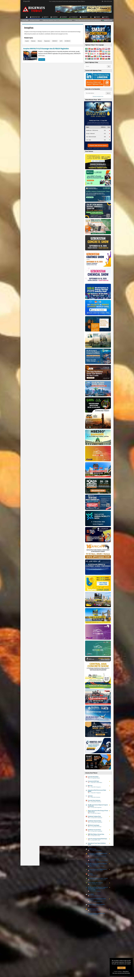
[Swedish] (92, 58)
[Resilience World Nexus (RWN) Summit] (98, 372)
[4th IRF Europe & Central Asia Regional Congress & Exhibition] (98, 356)
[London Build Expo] (98, 616)
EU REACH (67, 41)
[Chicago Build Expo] (98, 470)
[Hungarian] (109, 51)
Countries (55, 17)
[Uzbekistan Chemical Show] (98, 275)
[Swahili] (89, 58)
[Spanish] (86, 58)
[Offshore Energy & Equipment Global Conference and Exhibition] (98, 567)
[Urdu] (100, 58)
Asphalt (27, 41)
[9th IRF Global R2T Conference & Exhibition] (98, 502)
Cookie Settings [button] (118, 971)
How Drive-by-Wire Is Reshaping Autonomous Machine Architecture (55, 20)
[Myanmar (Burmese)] (109, 53)
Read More (126, 971)
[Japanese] (95, 53)
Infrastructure (35, 17)
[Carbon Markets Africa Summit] (98, 405)
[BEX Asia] (98, 178)
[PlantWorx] (98, 762)
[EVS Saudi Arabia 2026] (98, 648)
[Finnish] (92, 51)
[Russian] (103, 56)
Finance (98, 17)
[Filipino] (89, 51)
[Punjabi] (97, 56)
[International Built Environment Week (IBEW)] (98, 194)
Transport (85, 17)
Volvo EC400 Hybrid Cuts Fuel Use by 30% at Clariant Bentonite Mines (87, 20)
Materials (33, 41)
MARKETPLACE (108, 20)
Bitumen (106, 17)
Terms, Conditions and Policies (69, 974)
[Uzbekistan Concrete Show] (98, 243)
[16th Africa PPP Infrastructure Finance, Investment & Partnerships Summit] (98, 551)
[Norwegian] (86, 56)
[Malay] (106, 53)
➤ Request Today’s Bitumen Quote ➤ (98, 145)
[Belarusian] (89, 48)
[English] (109, 48)
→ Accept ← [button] (121, 967)
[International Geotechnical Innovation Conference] (98, 421)
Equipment (64, 17)
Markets (46, 17)
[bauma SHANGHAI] (98, 583)
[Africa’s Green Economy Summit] (98, 681)
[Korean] (97, 53)
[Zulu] (109, 58)
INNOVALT (54, 41)
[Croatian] (97, 48)
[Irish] (89, 53)
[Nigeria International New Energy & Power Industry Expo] (98, 227)
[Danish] (103, 48)
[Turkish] (97, 58)
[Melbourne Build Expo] (98, 600)
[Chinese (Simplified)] (95, 48)
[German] (100, 51)
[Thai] (95, 58)
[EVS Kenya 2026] (98, 632)
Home (27, 17)
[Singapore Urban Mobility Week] (98, 518)
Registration (47, 41)
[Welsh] (106, 58)
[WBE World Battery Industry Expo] (98, 291)
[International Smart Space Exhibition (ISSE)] (98, 324)
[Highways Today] (33, 9)
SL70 (61, 41)
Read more (41, 59)
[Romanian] (100, 56)
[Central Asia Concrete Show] (98, 665)
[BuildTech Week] (98, 729)
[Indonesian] (86, 53)
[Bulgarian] (92, 48)
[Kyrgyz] (100, 53)
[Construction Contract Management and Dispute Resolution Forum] (98, 340)
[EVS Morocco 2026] (98, 454)
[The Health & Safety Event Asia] (98, 535)
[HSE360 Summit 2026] (98, 437)
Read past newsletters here (98, 96)
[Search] (109, 66)
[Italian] (92, 53)
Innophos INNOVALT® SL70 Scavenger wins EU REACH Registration (46, 49)
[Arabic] (86, 48)
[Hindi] (106, 51)
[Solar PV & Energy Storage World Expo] (98, 308)
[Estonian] (86, 51)
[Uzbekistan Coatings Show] (98, 259)
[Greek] (103, 51)
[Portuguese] (95, 56)
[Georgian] (97, 51)
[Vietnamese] (103, 58)
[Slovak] (106, 56)
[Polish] (92, 56)
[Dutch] (106, 48)
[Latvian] (103, 53)
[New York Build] (98, 697)
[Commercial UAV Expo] (98, 162)
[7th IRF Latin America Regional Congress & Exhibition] (98, 210)
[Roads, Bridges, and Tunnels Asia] (98, 486)
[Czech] (100, 48)
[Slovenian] (109, 56)
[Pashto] (89, 56)
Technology (74, 17)
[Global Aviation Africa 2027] (98, 713)
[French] (95, 51)
